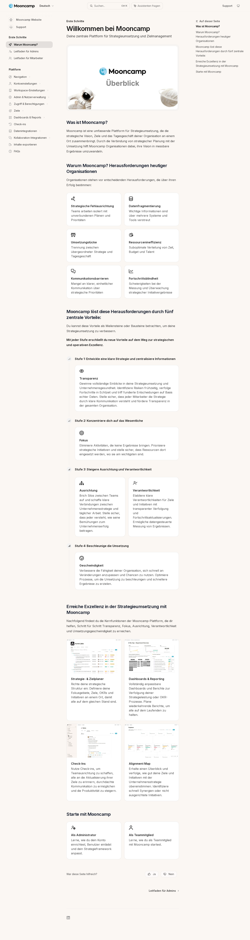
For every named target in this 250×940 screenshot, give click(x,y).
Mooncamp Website (29, 19)
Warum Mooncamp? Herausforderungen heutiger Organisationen (213, 36)
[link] (93, 680)
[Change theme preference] (238, 6)
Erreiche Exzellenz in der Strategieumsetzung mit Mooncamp (217, 63)
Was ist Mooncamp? (208, 26)
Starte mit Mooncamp (208, 71)
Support (21, 27)
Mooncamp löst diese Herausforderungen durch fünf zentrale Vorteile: (220, 51)
